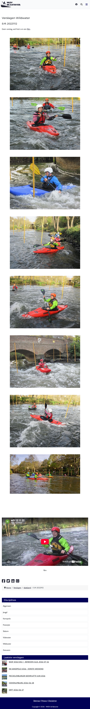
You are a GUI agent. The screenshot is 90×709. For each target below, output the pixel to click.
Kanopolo (7, 619)
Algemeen (7, 606)
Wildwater (7, 644)
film (28, 29)
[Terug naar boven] (86, 704)
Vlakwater (7, 637)
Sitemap (36, 701)
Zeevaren (6, 650)
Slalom (6, 631)
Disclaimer (52, 701)
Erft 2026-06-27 (16, 690)
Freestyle (6, 625)
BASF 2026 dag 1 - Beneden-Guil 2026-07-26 (29, 662)
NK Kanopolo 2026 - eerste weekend (26, 669)
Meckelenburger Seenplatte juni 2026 (27, 676)
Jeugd (5, 612)
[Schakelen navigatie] (86, 4)
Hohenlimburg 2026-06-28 (21, 683)
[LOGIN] (76, 4)
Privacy (44, 701)
